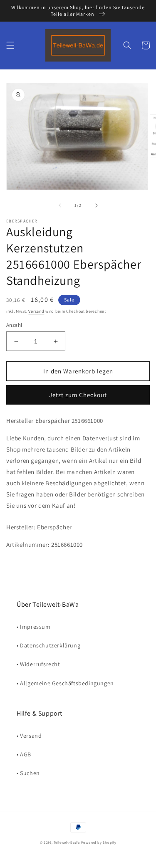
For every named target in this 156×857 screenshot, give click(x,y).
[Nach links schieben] (60, 205)
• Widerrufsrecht (38, 664)
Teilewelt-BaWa (67, 842)
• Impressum (34, 626)
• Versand (29, 735)
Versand (36, 311)
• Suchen (28, 773)
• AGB (24, 754)
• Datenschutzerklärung (48, 645)
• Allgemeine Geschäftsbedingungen (65, 683)
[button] (10, 45)
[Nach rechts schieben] (96, 205)
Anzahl (14, 324)
